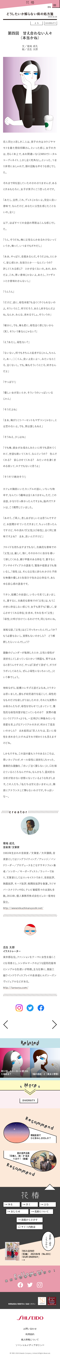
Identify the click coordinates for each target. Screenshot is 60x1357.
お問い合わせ (30, 1328)
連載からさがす (29, 1220)
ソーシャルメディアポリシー (30, 1345)
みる (10, 1204)
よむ (37, 23)
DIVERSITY (50, 23)
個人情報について (30, 1339)
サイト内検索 (28, 1227)
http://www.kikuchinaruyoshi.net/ (23, 908)
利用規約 (30, 1334)
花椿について (41, 1211)
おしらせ (15, 1211)
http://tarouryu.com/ (15, 987)
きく (28, 1204)
